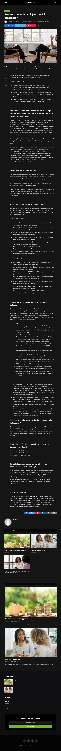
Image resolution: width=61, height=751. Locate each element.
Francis (10, 21)
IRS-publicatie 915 (22, 139)
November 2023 (8, 706)
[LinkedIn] (5, 78)
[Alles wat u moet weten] (44, 541)
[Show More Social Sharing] (38, 25)
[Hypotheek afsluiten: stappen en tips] (17, 541)
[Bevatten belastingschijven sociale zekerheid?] (30, 46)
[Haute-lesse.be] (30, 2)
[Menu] (6, 2)
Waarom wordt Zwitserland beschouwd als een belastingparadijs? (16, 571)
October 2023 (7, 708)
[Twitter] (5, 74)
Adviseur (7, 10)
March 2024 (7, 701)
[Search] (55, 2)
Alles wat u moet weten (38, 550)
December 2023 (8, 703)
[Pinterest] (5, 81)
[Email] (5, 85)
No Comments (40, 21)
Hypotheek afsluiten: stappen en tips (15, 550)
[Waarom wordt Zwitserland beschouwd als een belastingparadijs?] (17, 562)
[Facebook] (5, 70)
